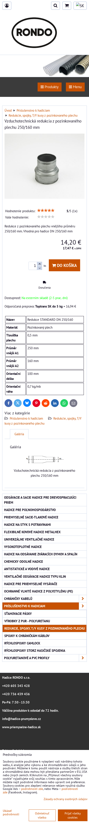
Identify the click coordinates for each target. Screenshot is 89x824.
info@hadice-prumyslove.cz (21, 718)
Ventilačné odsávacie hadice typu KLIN (35, 576)
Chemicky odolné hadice (23, 561)
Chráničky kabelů (18, 598)
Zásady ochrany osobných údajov (65, 799)
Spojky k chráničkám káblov (26, 636)
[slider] (45, 210)
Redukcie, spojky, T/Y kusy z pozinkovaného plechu (44, 628)
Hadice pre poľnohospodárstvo (30, 510)
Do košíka (66, 265)
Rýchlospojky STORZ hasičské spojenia (34, 650)
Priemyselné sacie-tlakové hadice (31, 517)
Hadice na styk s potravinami (27, 524)
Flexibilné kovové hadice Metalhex (32, 532)
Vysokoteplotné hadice (23, 546)
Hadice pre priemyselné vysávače (30, 584)
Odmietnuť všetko (42, 815)
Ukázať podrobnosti (11, 812)
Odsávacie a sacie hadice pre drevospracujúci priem (40, 500)
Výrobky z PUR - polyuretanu (27, 621)
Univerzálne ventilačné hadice (29, 539)
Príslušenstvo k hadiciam (26, 418)
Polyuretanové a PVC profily (26, 658)
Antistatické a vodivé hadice (27, 569)
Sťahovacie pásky (18, 613)
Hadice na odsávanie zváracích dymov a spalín (40, 554)
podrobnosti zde (32, 789)
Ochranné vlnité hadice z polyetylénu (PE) (38, 591)
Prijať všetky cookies (73, 815)
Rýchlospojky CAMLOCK (22, 643)
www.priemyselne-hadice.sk (21, 727)
